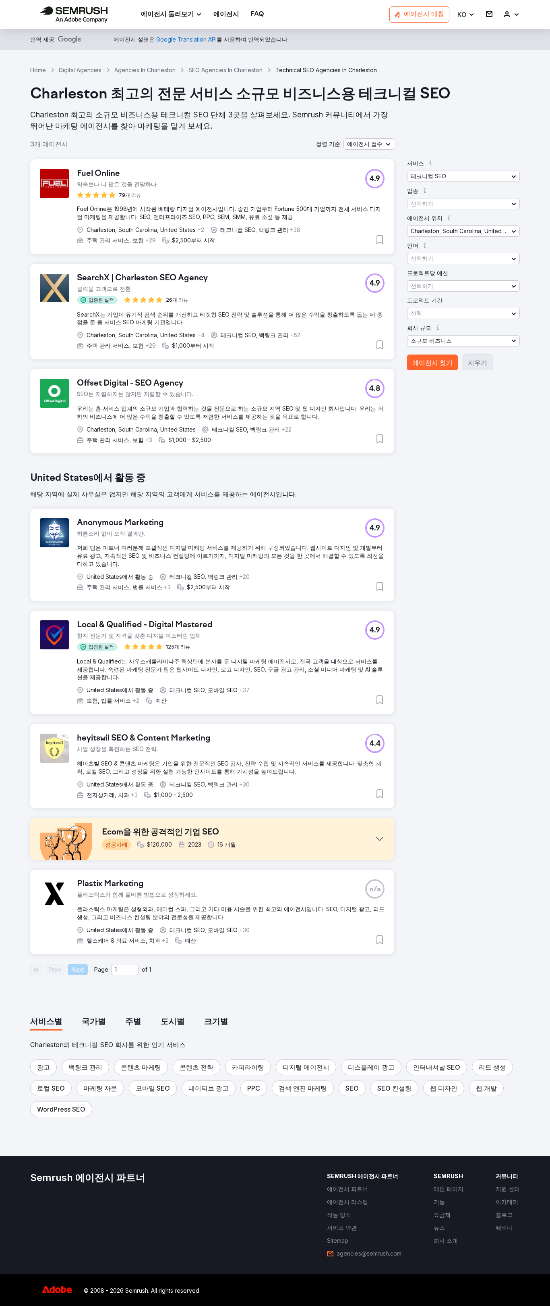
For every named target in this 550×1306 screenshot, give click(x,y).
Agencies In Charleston (145, 70)
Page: (102, 969)
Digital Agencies (80, 70)
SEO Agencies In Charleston (225, 70)
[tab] (46, 1022)
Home (38, 70)
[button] (466, 14)
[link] (226, 15)
